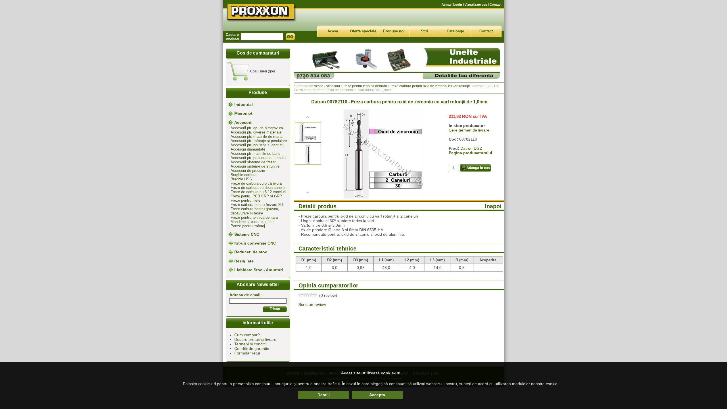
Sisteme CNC (246, 234)
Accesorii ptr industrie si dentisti (257, 145)
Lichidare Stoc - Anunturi (258, 270)
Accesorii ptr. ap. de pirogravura (257, 128)
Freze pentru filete (245, 200)
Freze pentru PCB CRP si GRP (256, 196)
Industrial (243, 104)
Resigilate (244, 261)
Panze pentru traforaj (248, 226)
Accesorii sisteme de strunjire (255, 166)
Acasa (446, 4)
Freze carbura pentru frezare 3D (257, 205)
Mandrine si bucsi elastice (252, 222)
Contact (496, 4)
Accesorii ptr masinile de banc (255, 153)
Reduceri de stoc (250, 252)
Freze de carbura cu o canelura (256, 183)
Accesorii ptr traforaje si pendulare (259, 141)
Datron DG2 (471, 148)
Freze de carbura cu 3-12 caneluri (258, 192)
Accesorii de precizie (248, 170)
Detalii (323, 395)
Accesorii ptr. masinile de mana (256, 136)
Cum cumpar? (247, 335)
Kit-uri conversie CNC (255, 243)
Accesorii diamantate (248, 149)
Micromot (243, 113)
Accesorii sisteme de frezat (253, 162)
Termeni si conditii (250, 344)
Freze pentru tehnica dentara (254, 217)
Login (457, 4)
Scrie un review (312, 304)
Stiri (424, 31)
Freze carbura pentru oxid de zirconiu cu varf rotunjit (430, 86)
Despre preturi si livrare (255, 339)
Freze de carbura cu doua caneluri (259, 187)
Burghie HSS (241, 179)
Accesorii (243, 122)
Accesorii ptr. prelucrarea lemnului (258, 158)
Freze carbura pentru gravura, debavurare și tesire (255, 211)
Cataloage (455, 31)
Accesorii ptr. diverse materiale (256, 132)
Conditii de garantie (251, 348)
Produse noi (394, 31)
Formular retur (247, 353)
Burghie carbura (243, 175)
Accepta (377, 395)
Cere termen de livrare (469, 130)
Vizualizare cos (476, 4)
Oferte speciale (363, 31)
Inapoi (493, 206)
